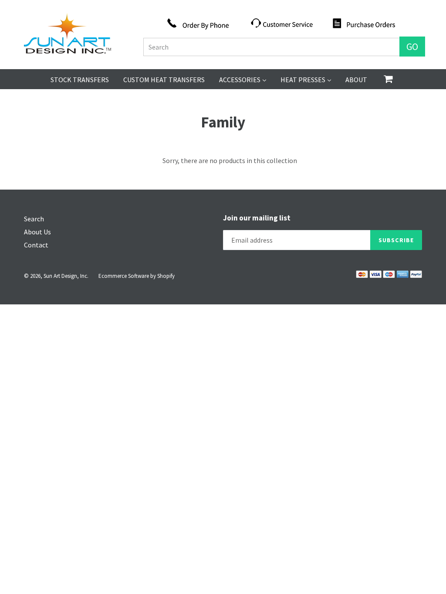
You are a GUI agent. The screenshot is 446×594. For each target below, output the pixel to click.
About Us (37, 231)
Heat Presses (305, 79)
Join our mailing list (257, 218)
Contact (36, 244)
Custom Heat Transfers (164, 79)
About (356, 79)
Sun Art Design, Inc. (66, 276)
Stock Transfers (80, 79)
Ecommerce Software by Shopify (136, 276)
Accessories (242, 79)
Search (34, 218)
